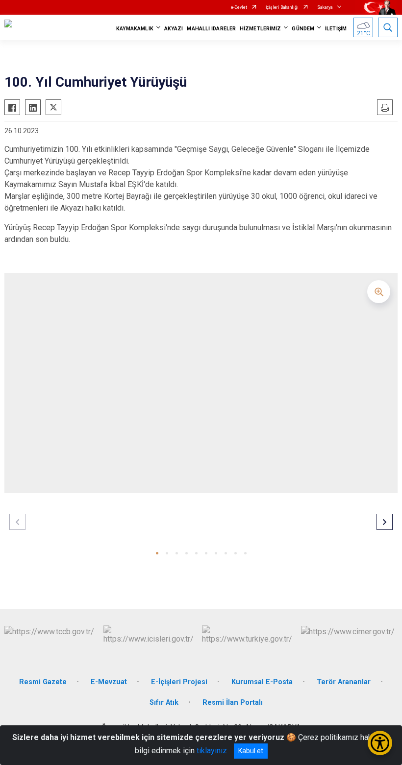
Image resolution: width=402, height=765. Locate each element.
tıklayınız (212, 750)
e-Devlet (239, 7)
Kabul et (250, 751)
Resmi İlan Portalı (232, 702)
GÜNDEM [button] (303, 28)
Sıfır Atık (164, 702)
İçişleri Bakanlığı (282, 7)
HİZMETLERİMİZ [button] (260, 28)
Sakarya (325, 7)
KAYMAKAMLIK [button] (134, 28)
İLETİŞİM (336, 28)
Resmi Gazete (43, 682)
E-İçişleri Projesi (179, 682)
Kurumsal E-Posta (262, 682)
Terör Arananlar (344, 682)
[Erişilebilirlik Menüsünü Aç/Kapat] (380, 743)
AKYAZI (173, 28)
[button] (157, 553)
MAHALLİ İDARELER (211, 28)
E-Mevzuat (109, 682)
